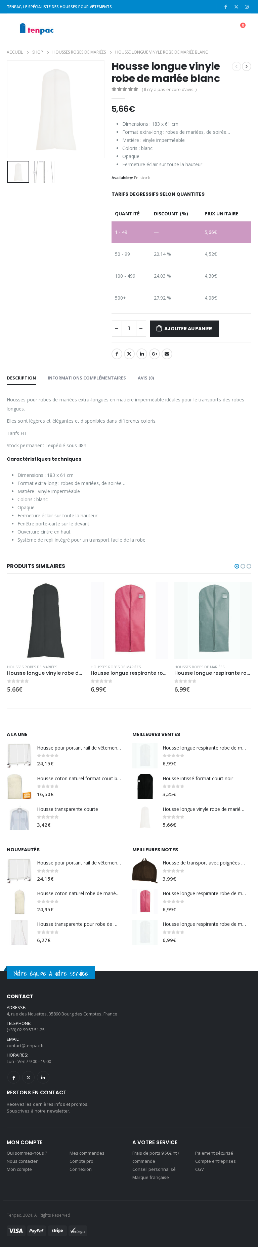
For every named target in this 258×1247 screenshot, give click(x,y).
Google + (154, 353)
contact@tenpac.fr (25, 1045)
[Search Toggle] (191, 28)
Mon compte (19, 1169)
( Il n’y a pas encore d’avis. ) (169, 89)
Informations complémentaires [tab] (87, 378)
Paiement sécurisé (214, 1153)
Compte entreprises (215, 1161)
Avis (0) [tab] (146, 378)
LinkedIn (141, 353)
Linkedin (43, 1077)
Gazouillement (129, 353)
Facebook (117, 353)
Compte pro (81, 1161)
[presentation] (15, 109)
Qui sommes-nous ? (27, 1153)
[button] (237, 566)
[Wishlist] (221, 28)
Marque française (150, 1177)
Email (167, 353)
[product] (45, 620)
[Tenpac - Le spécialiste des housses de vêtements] (36, 29)
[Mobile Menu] (12, 28)
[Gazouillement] (236, 6)
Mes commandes (87, 1153)
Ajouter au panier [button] (73, 593)
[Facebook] (225, 6)
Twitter (28, 1077)
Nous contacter (22, 1161)
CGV (199, 1169)
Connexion (81, 1169)
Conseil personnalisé (154, 1169)
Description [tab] (21, 378)
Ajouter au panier (188, 328)
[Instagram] (246, 6)
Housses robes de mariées (32, 667)
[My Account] (206, 28)
